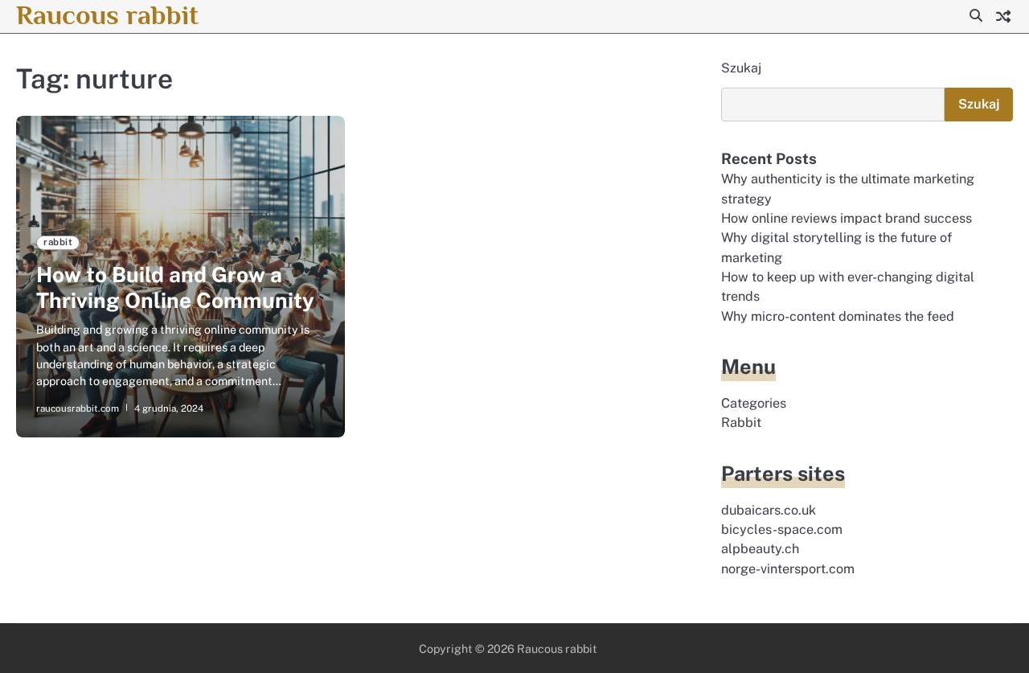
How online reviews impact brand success (846, 218)
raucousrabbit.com (77, 408)
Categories (753, 403)
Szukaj (741, 68)
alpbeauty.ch (760, 548)
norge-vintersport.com (788, 569)
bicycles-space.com (781, 529)
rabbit (57, 242)
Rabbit (741, 422)
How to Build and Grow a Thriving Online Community (175, 287)
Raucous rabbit (107, 15)
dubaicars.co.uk (768, 510)
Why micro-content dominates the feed (837, 316)
